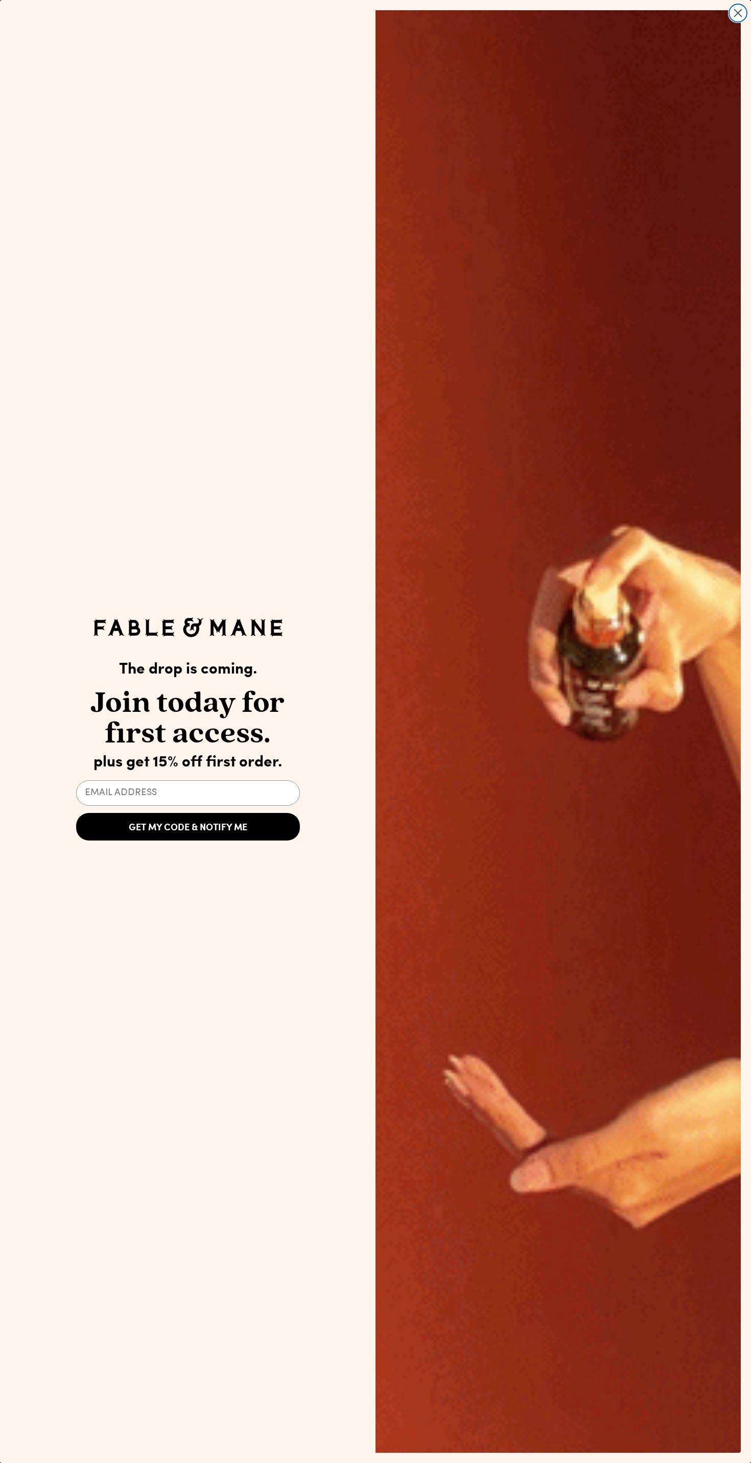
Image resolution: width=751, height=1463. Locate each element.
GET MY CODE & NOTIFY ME (188, 826)
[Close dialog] (738, 13)
